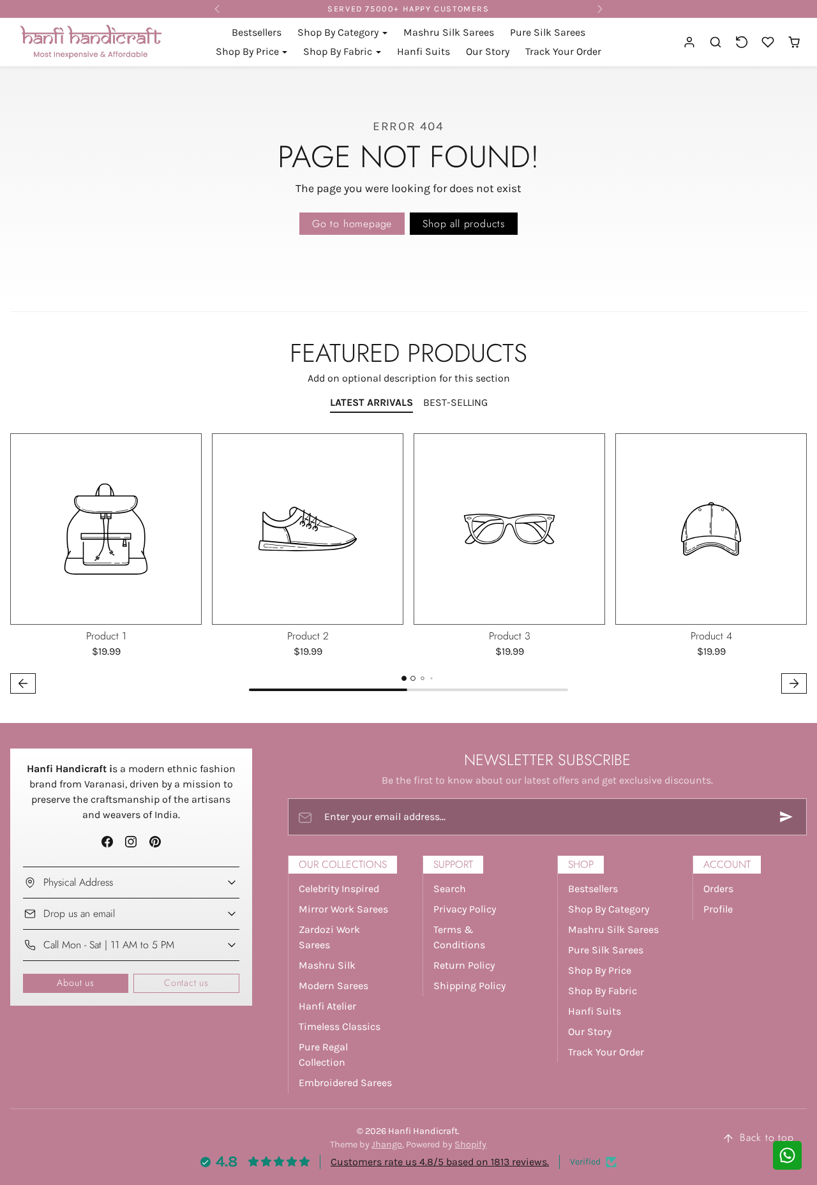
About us (75, 982)
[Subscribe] (786, 816)
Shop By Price (599, 970)
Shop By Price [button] (248, 51)
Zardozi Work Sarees (329, 937)
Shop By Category (608, 909)
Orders (718, 889)
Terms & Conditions (459, 937)
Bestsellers (256, 32)
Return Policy (464, 965)
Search (449, 889)
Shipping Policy (469, 986)
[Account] (690, 42)
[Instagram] (131, 842)
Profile (718, 909)
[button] (716, 42)
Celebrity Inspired (339, 889)
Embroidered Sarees (345, 1083)
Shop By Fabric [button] (339, 51)
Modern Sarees (333, 986)
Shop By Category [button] (339, 32)
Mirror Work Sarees (343, 909)
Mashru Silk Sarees (448, 32)
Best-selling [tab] (455, 402)
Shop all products (464, 223)
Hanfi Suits (423, 51)
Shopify (470, 1144)
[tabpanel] (408, 565)
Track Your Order (563, 51)
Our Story (487, 51)
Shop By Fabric (602, 991)
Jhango (386, 1144)
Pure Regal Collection (323, 1054)
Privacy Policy (464, 909)
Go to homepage (352, 223)
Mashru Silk (327, 965)
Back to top (767, 1137)
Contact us (186, 982)
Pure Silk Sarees (547, 32)
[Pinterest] (155, 842)
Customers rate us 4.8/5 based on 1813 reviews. (440, 1162)
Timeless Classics (339, 1026)
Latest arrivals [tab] (371, 402)
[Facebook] (107, 842)
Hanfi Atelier (327, 1006)
